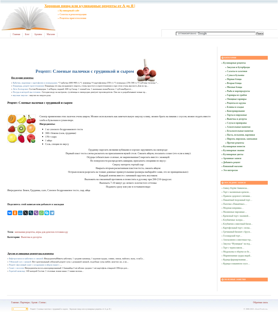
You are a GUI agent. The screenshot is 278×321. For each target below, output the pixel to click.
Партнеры (25, 302)
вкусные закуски (20, 95)
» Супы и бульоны (234, 75)
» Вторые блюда (233, 83)
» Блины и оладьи (234, 107)
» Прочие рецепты (234, 142)
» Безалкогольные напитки (239, 130)
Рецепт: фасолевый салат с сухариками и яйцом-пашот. (34, 264)
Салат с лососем (16, 267)
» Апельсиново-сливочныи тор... (236, 239)
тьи (43, 302)
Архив (34, 302)
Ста (40, 302)
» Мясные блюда (233, 87)
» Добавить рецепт (230, 162)
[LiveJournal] (31, 213)
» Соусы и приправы (236, 122)
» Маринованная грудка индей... (236, 255)
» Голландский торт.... (231, 235)
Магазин (51, 34)
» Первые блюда (233, 79)
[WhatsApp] (41, 213)
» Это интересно (229, 170)
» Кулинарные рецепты (233, 62)
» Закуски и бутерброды (237, 67)
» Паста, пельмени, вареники (240, 134)
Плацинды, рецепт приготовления (28, 85)
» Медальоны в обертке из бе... (236, 251)
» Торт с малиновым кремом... (235, 191)
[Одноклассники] (15, 213)
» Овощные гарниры (235, 99)
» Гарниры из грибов (236, 95)
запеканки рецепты (24, 232)
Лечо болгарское (20, 88)
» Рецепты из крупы (235, 103)
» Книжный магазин (231, 166)
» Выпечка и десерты (236, 118)
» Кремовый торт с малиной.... (235, 215)
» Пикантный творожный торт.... (236, 199)
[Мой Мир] (20, 213)
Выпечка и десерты (31, 237)
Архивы (38, 34)
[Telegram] (52, 213)
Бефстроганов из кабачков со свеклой (26, 258)
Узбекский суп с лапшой (20, 261)
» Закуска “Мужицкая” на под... (236, 243)
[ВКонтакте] (9, 213)
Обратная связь (260, 302)
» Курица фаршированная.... (234, 259)
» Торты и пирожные (236, 114)
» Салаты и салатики (236, 71)
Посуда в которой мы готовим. (27, 92)
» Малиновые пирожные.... (234, 211)
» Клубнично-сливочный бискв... (237, 223)
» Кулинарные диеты (232, 154)
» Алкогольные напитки (237, 126)
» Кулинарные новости (233, 146)
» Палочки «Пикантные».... (234, 203)
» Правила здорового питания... (236, 195)
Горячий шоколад (17, 270)
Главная (16, 34)
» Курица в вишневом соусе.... (235, 263)
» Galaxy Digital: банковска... (234, 187)
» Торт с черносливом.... (232, 247)
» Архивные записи (231, 158)
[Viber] (36, 213)
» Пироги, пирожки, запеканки (241, 138)
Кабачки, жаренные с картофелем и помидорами (35, 82)
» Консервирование (235, 110)
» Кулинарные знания (232, 150)
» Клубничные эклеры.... (233, 219)
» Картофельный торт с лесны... (236, 227)
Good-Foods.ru (261, 309)
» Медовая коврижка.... (232, 207)
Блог (27, 34)
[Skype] (46, 213)
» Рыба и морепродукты (237, 91)
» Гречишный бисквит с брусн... (236, 231)
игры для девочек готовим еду (52, 232)
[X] (25, 213)
